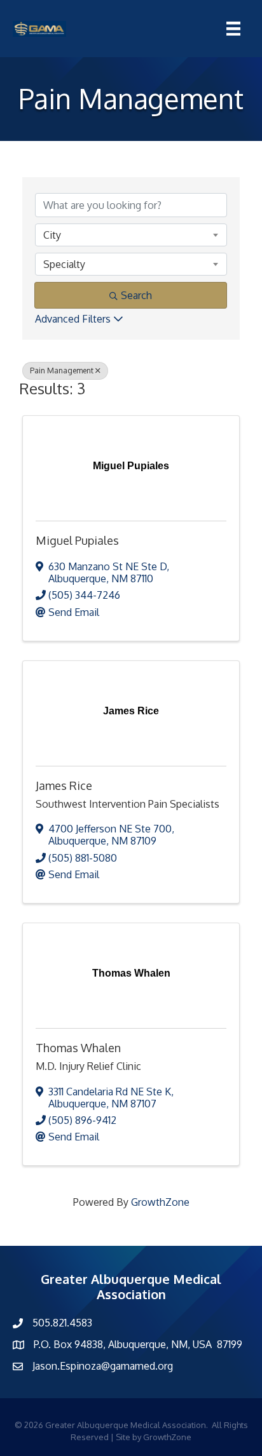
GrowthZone (160, 1202)
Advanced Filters (73, 318)
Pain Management (61, 370)
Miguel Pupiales (77, 540)
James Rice (64, 785)
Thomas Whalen (78, 1048)
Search (136, 295)
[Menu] (233, 28)
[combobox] (131, 235)
